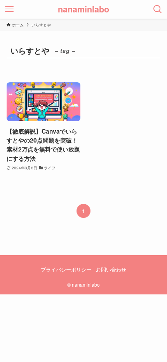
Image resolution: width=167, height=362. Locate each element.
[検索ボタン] (157, 9)
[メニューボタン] (9, 9)
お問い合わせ (111, 269)
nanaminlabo (83, 9)
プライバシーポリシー (66, 269)
